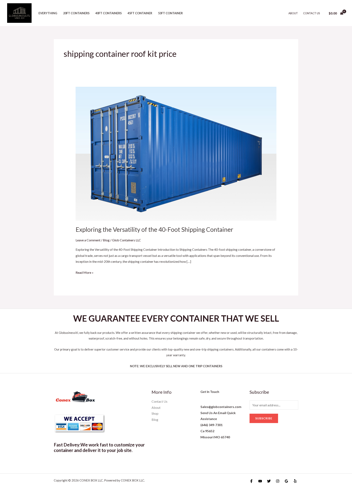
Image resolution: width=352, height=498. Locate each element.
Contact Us (311, 13)
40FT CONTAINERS (108, 13)
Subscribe (263, 418)
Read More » (85, 271)
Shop (155, 413)
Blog (106, 240)
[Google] (286, 481)
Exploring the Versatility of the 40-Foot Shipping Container (154, 229)
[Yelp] (295, 481)
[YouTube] (260, 481)
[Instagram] (277, 481)
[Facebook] (251, 481)
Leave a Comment (88, 240)
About (293, 13)
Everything (47, 13)
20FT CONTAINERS (76, 13)
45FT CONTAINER (140, 13)
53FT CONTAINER (170, 13)
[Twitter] (269, 481)
